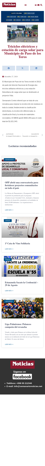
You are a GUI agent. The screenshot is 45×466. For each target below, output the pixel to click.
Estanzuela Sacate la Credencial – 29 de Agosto (21, 284)
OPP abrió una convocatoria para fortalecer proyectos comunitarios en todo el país (21, 185)
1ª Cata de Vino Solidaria (17, 243)
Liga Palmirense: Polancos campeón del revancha (18, 325)
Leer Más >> (9, 210)
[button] (25, 5)
